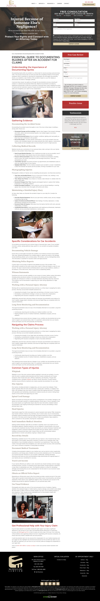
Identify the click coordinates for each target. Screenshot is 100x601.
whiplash (29, 379)
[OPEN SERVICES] (44, 3)
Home (13, 53)
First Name (56, 18)
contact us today (31, 545)
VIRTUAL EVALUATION (61, 557)
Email (54, 22)
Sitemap (64, 592)
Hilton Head (83, 568)
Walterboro (83, 570)
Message (55, 27)
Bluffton (83, 559)
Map (87, 559)
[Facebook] (42, 583)
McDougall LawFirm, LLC (42, 592)
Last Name (77, 18)
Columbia (82, 562)
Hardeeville (83, 565)
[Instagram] (46, 583)
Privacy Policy (59, 592)
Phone (76, 22)
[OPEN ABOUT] (36, 3)
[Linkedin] (58, 583)
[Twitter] (50, 583)
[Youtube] (54, 583)
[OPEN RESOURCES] (54, 3)
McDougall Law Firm (24, 532)
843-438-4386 (89, 2)
